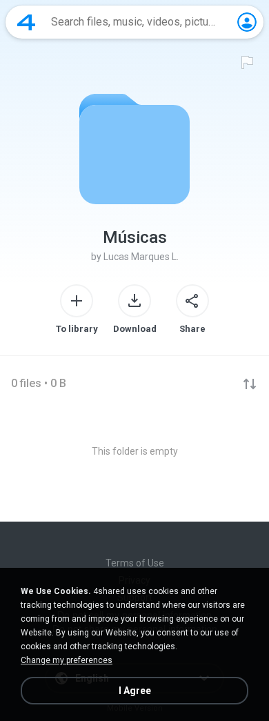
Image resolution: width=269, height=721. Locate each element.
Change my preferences (66, 660)
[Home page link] (26, 22)
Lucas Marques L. (141, 256)
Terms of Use (135, 563)
